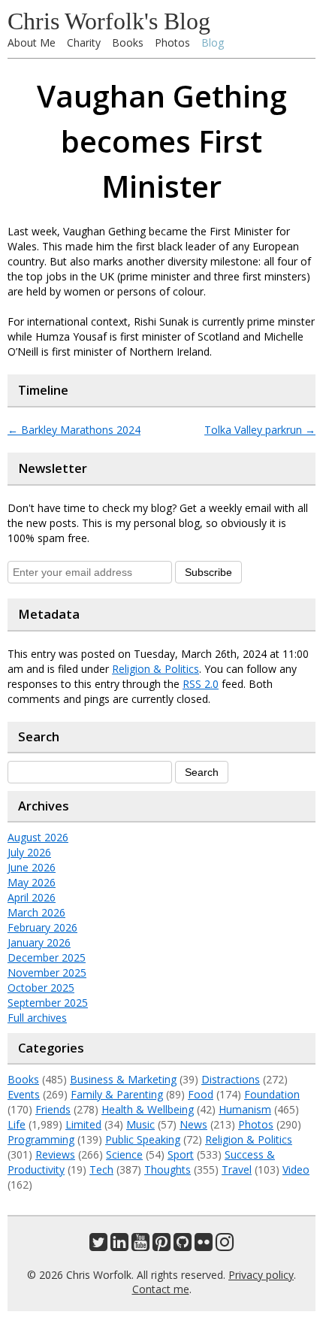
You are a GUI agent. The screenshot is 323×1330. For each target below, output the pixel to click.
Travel (237, 1169)
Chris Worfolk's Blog (109, 21)
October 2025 (41, 987)
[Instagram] (225, 1245)
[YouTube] (140, 1245)
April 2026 (32, 897)
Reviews (55, 1154)
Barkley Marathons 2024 (74, 430)
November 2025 (47, 972)
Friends (53, 1109)
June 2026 (32, 867)
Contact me (160, 1289)
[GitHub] (183, 1245)
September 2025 (48, 1002)
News (193, 1124)
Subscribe (208, 572)
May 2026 (32, 882)
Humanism (245, 1109)
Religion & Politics (155, 669)
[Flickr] (204, 1245)
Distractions (230, 1079)
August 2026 (38, 837)
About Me (32, 42)
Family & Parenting (117, 1094)
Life (17, 1124)
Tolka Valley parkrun (259, 430)
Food (200, 1094)
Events (24, 1094)
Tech (101, 1169)
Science (124, 1154)
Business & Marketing (123, 1079)
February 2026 (42, 927)
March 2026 (36, 912)
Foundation (272, 1094)
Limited (83, 1124)
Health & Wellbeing (147, 1109)
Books (127, 42)
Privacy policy (261, 1275)
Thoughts (167, 1169)
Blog (212, 42)
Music (140, 1124)
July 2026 (29, 852)
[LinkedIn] (119, 1245)
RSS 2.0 (201, 684)
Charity (84, 42)
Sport (181, 1154)
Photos (172, 42)
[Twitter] (98, 1245)
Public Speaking (142, 1139)
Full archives (37, 1017)
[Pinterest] (161, 1245)
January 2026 (39, 942)
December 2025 (47, 957)
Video (295, 1169)
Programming (41, 1139)
